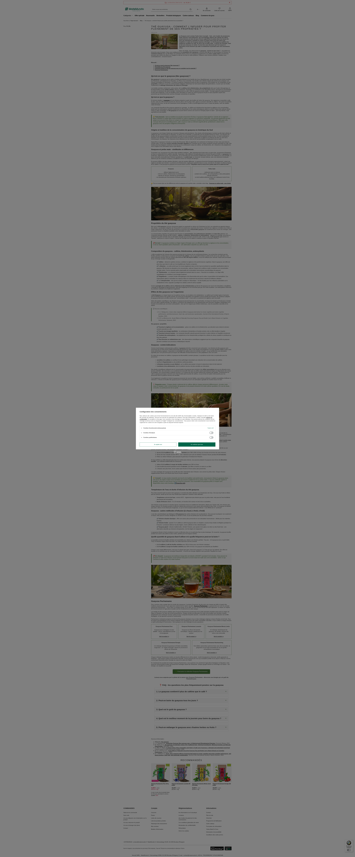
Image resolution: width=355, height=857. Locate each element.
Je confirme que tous (197, 444)
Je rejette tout (158, 444)
